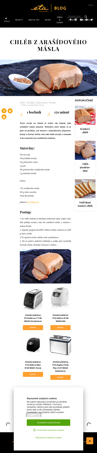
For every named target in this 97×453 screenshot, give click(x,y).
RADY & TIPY (33, 20)
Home (22, 102)
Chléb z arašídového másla (33, 105)
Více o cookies (34, 415)
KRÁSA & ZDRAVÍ (59, 20)
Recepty (52, 102)
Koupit (33, 327)
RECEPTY (19, 20)
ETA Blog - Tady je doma (37, 102)
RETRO (48, 20)
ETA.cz (91, 5)
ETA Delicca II (33, 202)
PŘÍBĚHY (72, 20)
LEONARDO (86, 20)
